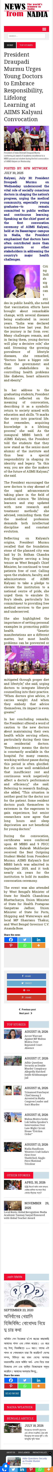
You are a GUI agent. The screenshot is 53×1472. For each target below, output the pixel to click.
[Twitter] (24, 939)
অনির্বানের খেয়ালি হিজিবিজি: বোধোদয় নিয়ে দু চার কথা (24, 1323)
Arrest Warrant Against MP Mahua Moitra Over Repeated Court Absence (35, 1042)
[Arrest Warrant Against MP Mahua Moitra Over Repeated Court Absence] (13, 1037)
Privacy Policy (40, 1453)
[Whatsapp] (24, 945)
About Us (10, 1453)
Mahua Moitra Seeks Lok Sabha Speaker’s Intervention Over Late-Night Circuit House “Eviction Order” (36, 1127)
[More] (38, 945)
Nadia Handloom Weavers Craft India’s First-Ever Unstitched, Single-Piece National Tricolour (37, 1156)
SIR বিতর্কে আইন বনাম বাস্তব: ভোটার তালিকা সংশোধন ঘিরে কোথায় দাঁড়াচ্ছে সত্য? (36, 1189)
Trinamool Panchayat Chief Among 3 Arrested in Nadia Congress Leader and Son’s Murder (37, 1098)
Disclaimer (24, 1453)
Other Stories (18, 1175)
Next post (24, 1013)
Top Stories (16, 1024)
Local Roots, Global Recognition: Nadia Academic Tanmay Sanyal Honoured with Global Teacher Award (25, 1215)
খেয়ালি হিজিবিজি (14, 1277)
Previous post (29, 1009)
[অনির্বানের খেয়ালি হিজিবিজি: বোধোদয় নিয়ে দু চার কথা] (26, 1305)
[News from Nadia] (26, 10)
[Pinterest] (11, 945)
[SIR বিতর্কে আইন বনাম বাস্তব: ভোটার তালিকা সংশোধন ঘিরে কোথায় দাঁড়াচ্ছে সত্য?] (13, 1188)
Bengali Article (20, 1418)
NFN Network (36, 168)
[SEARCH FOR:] (26, 35)
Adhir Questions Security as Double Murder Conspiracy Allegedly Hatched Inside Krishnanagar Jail (36, 1070)
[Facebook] (11, 939)
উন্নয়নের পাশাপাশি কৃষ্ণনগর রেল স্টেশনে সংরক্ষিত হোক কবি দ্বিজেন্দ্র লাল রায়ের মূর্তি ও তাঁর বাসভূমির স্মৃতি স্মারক (36, 1434)
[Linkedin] (38, 939)
